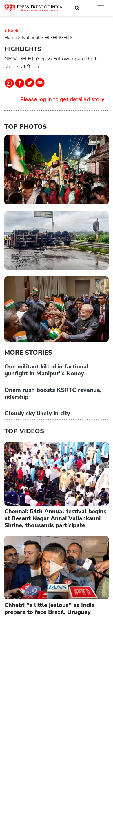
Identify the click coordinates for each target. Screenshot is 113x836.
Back (13, 31)
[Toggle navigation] (101, 7)
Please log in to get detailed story (62, 99)
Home (10, 37)
